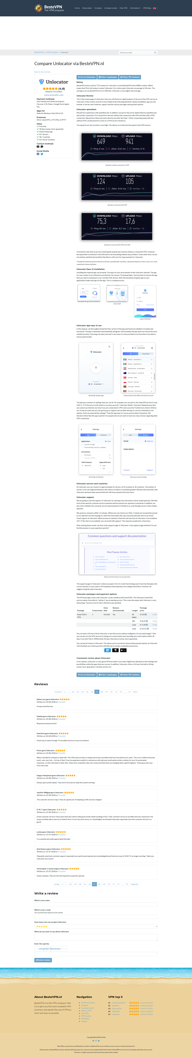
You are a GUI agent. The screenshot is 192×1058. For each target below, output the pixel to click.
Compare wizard (110, 8)
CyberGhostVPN (118, 1003)
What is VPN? (86, 1011)
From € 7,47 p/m (146, 1008)
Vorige (56, 884)
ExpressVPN (117, 1008)
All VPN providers (88, 1003)
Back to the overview (42, 72)
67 (97, 692)
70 (111, 692)
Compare (98, 8)
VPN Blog (147, 8)
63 (78, 692)
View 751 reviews (130, 77)
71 (116, 692)
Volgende (134, 884)
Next (135, 692)
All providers (87, 8)
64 (83, 692)
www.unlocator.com (53, 95)
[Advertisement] (96, 32)
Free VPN (123, 8)
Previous (58, 692)
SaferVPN (116, 1011)
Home (77, 8)
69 (106, 692)
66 (92, 692)
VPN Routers (86, 1016)
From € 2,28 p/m (146, 1011)
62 (73, 692)
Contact (84, 1021)
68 (102, 692)
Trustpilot (61, 702)
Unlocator (116, 1014)
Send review (44, 960)
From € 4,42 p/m (146, 1014)
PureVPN (115, 1006)
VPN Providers (52, 52)
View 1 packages (109, 77)
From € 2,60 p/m (146, 1003)
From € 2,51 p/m (146, 1006)
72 (121, 692)
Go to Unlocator (87, 77)
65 (87, 692)
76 (129, 692)
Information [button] (134, 8)
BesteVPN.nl (39, 52)
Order (154, 614)
